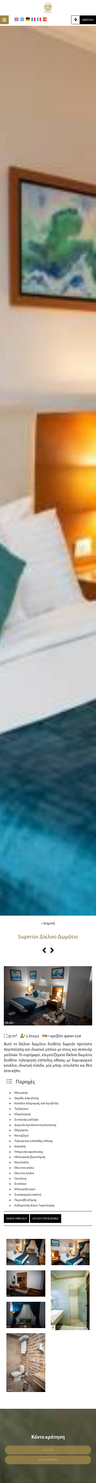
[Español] (45, 19)
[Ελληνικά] (22, 19)
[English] (16, 19)
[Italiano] (39, 19)
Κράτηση (88, 19)
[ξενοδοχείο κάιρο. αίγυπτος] (48, 7)
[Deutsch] (28, 19)
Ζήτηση (48, 1450)
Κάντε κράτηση (16, 1218)
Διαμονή (49, 923)
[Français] (33, 19)
